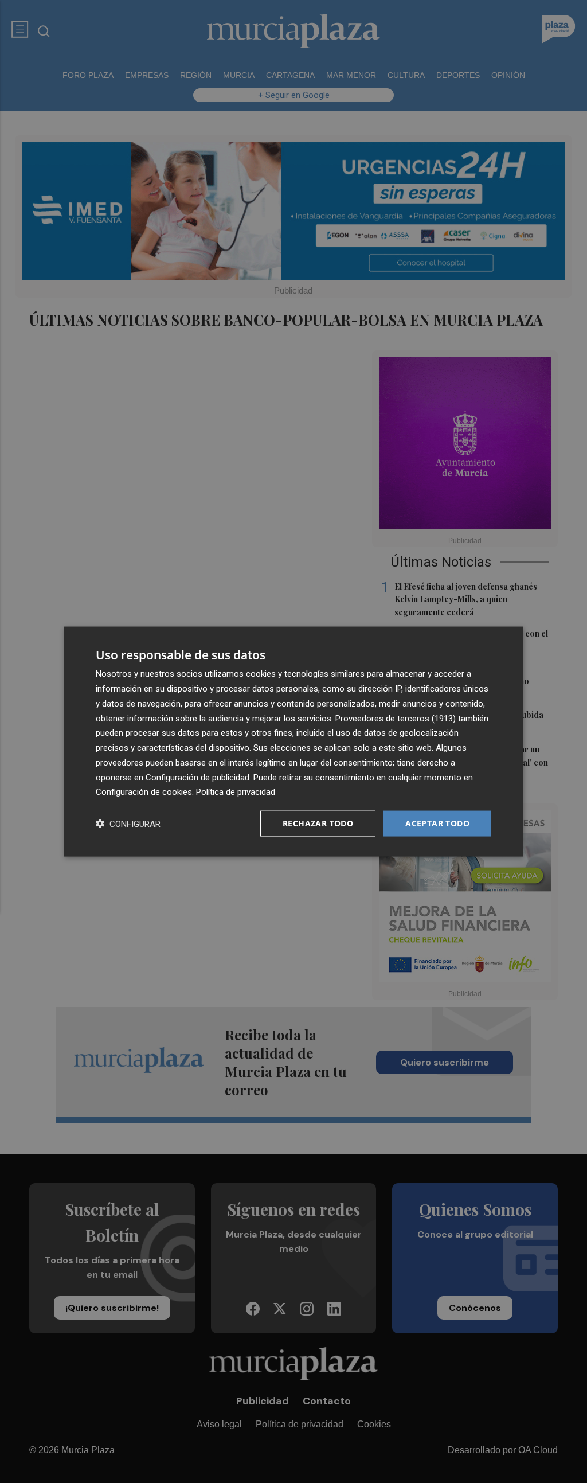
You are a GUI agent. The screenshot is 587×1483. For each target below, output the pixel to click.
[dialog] (293, 742)
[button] (128, 823)
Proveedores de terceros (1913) (395, 718)
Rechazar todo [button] (318, 823)
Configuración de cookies (144, 792)
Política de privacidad (235, 792)
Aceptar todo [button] (437, 823)
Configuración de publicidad (197, 777)
